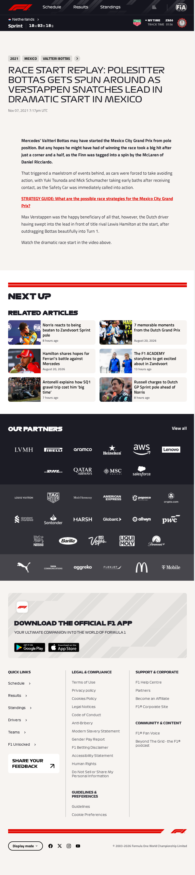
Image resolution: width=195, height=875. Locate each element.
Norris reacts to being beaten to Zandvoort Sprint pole (62, 330)
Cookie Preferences (88, 814)
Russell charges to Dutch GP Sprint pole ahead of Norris (154, 387)
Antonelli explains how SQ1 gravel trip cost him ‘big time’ (64, 387)
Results (80, 7)
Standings (110, 7)
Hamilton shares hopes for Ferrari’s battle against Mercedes (66, 358)
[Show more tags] (77, 58)
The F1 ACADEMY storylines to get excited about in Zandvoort (153, 358)
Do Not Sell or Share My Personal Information (91, 774)
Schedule (52, 7)
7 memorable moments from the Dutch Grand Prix (155, 327)
